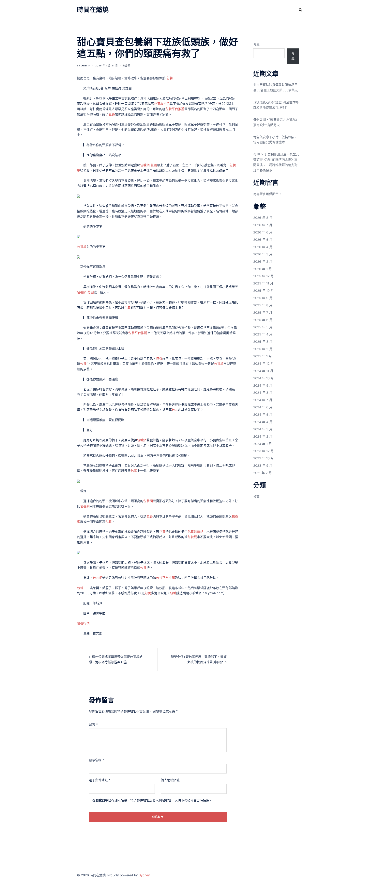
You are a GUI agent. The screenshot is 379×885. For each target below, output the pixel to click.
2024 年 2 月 (262, 436)
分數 (256, 496)
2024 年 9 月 (262, 385)
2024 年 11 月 (263, 371)
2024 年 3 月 (262, 429)
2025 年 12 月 (263, 276)
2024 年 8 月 (262, 393)
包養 (169, 78)
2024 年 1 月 (262, 444)
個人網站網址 (170, 780)
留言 (93, 724)
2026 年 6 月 (262, 232)
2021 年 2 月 (262, 473)
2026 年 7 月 (262, 225)
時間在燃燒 (93, 9)
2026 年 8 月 (262, 218)
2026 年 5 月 (262, 240)
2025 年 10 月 (263, 291)
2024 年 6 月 (262, 407)
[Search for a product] (300, 9)
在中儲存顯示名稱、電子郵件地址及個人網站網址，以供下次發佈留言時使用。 (152, 800)
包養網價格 (195, 532)
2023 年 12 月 (263, 451)
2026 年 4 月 (262, 247)
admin (85, 65)
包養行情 (83, 623)
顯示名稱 (96, 760)
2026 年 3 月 (262, 254)
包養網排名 (162, 104)
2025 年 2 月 (262, 349)
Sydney (144, 875)
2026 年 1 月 (262, 269)
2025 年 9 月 (262, 298)
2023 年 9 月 (262, 466)
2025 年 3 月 (262, 342)
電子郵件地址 (99, 780)
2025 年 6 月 (262, 320)
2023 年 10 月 (263, 458)
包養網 (81, 247)
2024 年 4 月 (262, 422)
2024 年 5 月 (262, 415)
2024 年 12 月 (263, 364)
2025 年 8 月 (262, 305)
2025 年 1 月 (262, 356)
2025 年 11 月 (263, 283)
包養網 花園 (148, 165)
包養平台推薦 (174, 109)
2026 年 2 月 (262, 262)
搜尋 (256, 45)
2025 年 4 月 (262, 334)
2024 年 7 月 (262, 400)
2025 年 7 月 (262, 313)
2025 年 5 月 (262, 327)
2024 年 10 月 (263, 378)
